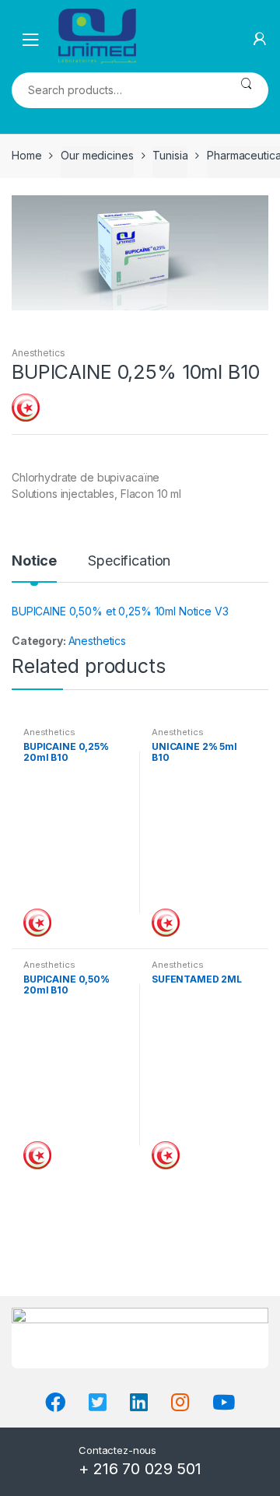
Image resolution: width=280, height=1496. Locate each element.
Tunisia (169, 155)
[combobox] (118, 90)
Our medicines (97, 155)
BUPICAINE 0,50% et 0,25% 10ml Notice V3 (120, 611)
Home (26, 155)
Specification (129, 561)
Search (246, 90)
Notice (34, 561)
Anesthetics (38, 353)
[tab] (34, 567)
